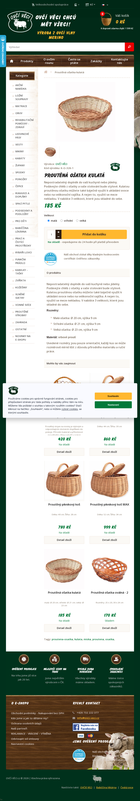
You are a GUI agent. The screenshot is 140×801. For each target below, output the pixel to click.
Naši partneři (19, 728)
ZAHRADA (21, 322)
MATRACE (21, 106)
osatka (109, 639)
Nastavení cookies (22, 744)
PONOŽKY (21, 179)
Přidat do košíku (94, 234)
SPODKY (20, 172)
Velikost (49, 215)
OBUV (18, 113)
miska (87, 639)
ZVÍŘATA (20, 280)
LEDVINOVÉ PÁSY (22, 135)
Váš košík (117, 18)
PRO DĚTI (21, 221)
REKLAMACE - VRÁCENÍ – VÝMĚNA (31, 733)
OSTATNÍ (20, 329)
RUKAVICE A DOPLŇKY (22, 195)
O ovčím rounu (49, 61)
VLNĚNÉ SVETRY (20, 296)
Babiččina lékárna (106, 787)
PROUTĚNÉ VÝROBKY (21, 313)
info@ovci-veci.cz (88, 718)
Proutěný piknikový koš (64, 504)
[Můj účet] (77, 4)
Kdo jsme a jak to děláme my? (29, 718)
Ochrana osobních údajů (26, 723)
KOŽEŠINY (21, 287)
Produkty (26, 61)
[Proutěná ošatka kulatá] (50, 152)
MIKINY (19, 151)
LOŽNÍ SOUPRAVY (21, 97)
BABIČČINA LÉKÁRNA (22, 229)
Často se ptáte (74, 61)
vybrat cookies (69, 409)
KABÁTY (20, 158)
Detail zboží (64, 451)
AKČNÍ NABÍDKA (20, 86)
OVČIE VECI (86, 787)
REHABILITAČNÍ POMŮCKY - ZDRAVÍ (24, 123)
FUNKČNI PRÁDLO (20, 261)
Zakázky (96, 61)
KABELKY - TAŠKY (21, 271)
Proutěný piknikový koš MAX (109, 504)
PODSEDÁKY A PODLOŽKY (23, 212)
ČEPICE (19, 186)
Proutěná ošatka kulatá (64, 592)
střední (68, 220)
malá (54, 220)
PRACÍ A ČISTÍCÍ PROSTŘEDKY (23, 242)
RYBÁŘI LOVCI (23, 252)
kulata (78, 639)
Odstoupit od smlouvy (25, 738)
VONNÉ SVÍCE (23, 304)
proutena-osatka (62, 639)
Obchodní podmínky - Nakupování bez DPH (37, 713)
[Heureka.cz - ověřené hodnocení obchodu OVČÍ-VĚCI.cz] (101, 749)
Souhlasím (113, 396)
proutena (98, 639)
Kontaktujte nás (119, 61)
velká (83, 220)
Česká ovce (127, 787)
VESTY (19, 144)
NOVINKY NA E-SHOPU (23, 337)
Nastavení (113, 404)
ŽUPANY (20, 165)
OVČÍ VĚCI (61, 164)
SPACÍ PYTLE (22, 203)
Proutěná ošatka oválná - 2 (109, 592)
